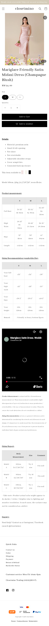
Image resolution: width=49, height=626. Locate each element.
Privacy (13, 621)
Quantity (5, 103)
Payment (9, 559)
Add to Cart (24, 117)
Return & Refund (12, 562)
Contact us (10, 550)
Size (3, 92)
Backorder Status (13, 566)
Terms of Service (22, 621)
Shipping (10, 556)
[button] (3, 9)
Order (8, 553)
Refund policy (33, 621)
